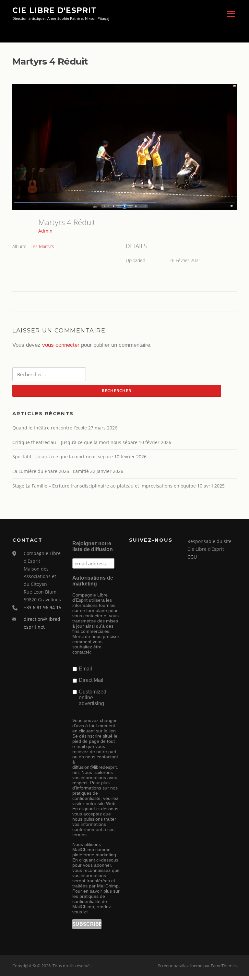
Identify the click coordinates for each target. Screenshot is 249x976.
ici (85, 911)
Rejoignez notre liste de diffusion (92, 546)
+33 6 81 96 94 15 (42, 607)
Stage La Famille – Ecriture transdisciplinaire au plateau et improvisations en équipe (104, 486)
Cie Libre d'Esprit (54, 10)
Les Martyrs (42, 246)
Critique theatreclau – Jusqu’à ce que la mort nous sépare (74, 442)
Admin (45, 231)
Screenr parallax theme (180, 966)
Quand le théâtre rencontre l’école (49, 428)
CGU (192, 557)
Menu (231, 14)
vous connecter (60, 345)
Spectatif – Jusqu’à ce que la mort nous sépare (62, 456)
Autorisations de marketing (92, 580)
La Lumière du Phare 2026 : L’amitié (50, 471)
